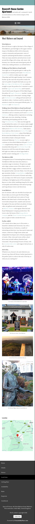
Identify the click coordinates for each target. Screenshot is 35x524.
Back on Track (27, 144)
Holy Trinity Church (23, 147)
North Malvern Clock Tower (10, 133)
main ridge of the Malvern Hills (13, 84)
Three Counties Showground (21, 215)
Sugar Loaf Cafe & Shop (14, 88)
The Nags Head (23, 154)
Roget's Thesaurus (15, 93)
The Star (17, 140)
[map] (17, 435)
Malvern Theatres (9, 208)
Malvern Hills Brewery (16, 128)
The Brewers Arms (10, 98)
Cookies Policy (17, 516)
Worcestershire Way (11, 122)
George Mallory (20, 173)
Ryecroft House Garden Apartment (13, 10)
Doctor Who (24, 131)
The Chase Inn (15, 104)
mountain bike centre (10, 244)
